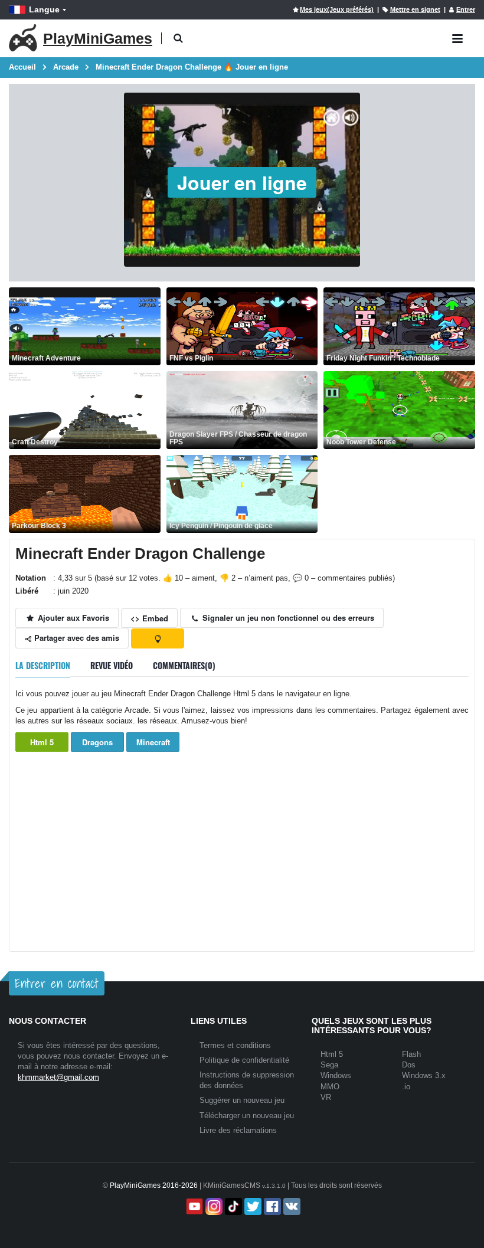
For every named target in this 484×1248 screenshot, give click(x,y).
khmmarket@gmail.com (58, 1077)
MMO (330, 1086)
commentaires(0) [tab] (184, 665)
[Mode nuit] (157, 638)
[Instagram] (213, 1206)
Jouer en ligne (242, 182)
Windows (336, 1075)
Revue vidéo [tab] (111, 665)
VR (326, 1097)
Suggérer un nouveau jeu (242, 1100)
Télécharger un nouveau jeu (247, 1115)
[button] (178, 38)
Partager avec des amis (75, 637)
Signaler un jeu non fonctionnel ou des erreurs (287, 617)
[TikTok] (232, 1206)
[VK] (290, 1206)
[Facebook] (271, 1206)
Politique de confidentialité (244, 1060)
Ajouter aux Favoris (72, 617)
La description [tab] (42, 665)
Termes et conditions (235, 1045)
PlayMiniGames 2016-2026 (154, 1185)
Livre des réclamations (238, 1130)
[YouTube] (193, 1206)
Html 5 (42, 742)
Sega (329, 1064)
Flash (411, 1054)
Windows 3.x (424, 1075)
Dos (409, 1064)
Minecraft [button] (153, 742)
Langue (44, 9)
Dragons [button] (97, 742)
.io (406, 1086)
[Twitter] (251, 1206)
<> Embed (149, 618)
